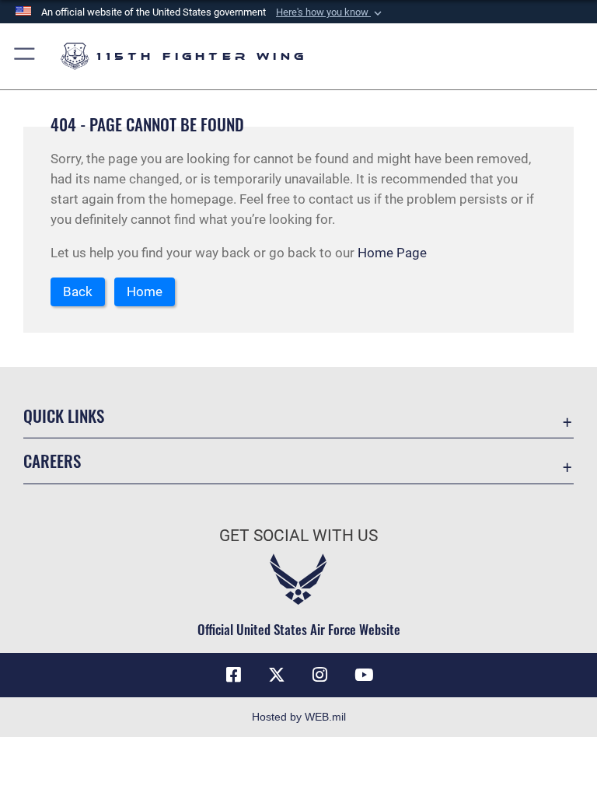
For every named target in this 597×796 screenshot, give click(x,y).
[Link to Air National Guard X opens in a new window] (276, 674)
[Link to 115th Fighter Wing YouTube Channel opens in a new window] (363, 674)
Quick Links (63, 415)
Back (78, 291)
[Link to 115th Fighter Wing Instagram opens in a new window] (320, 674)
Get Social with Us (298, 535)
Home (144, 291)
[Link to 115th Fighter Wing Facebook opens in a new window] (233, 674)
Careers (52, 461)
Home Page (392, 252)
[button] (330, 12)
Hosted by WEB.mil (299, 716)
